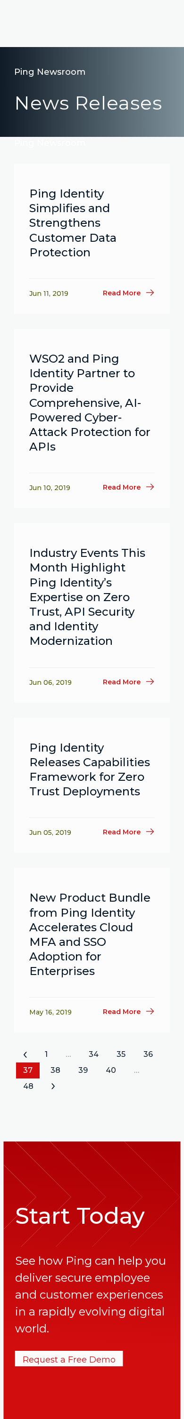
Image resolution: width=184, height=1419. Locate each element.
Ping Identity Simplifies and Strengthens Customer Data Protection (73, 223)
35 (121, 1054)
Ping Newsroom (49, 72)
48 (28, 1086)
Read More (122, 293)
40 (111, 1070)
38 (55, 1070)
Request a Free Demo (69, 1360)
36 (148, 1054)
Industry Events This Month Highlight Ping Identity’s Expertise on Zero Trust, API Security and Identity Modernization (87, 597)
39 (83, 1070)
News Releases (88, 102)
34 (94, 1054)
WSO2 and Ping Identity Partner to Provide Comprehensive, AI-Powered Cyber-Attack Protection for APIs (90, 402)
